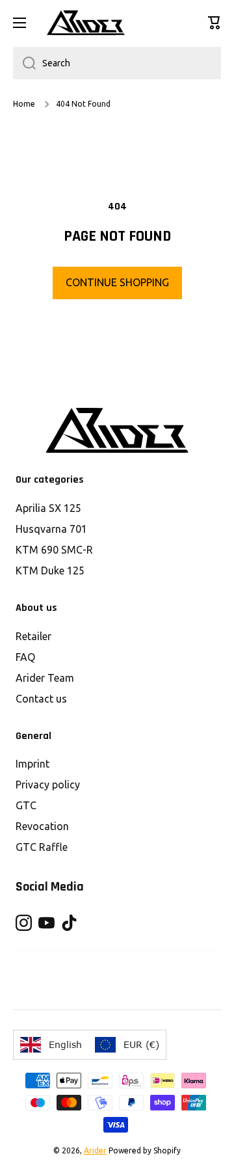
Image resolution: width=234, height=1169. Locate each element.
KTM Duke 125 (50, 570)
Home (24, 104)
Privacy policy (48, 784)
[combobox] (117, 63)
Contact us (41, 699)
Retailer (33, 636)
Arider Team (45, 678)
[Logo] (86, 22)
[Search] (24, 63)
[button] (214, 22)
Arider (95, 1150)
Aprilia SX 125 (48, 508)
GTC (26, 805)
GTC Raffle (42, 847)
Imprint (32, 764)
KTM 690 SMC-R (54, 550)
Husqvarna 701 (51, 529)
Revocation (42, 826)
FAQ (25, 657)
